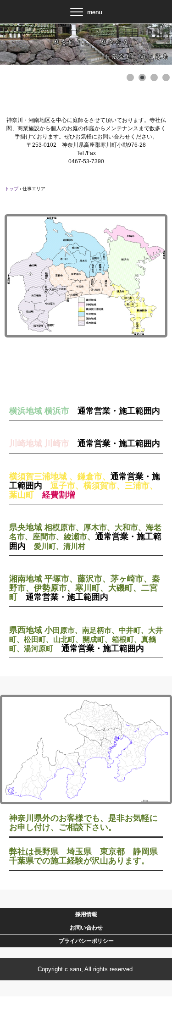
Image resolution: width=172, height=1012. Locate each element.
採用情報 (86, 914)
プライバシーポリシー (86, 941)
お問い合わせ (86, 927)
